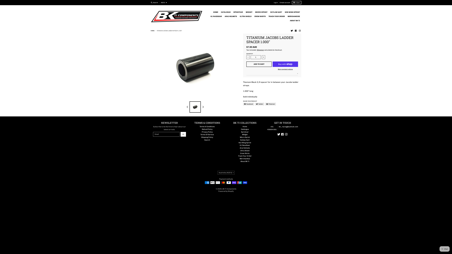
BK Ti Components (229, 189)
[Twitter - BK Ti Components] (291, 30)
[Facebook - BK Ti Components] (295, 30)
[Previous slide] (187, 107)
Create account (285, 2)
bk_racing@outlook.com (288, 127)
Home (153, 31)
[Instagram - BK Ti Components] (299, 30)
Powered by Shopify (226, 191)
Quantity (249, 54)
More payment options (285, 69)
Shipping (260, 50)
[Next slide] (203, 107)
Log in (276, 2)
